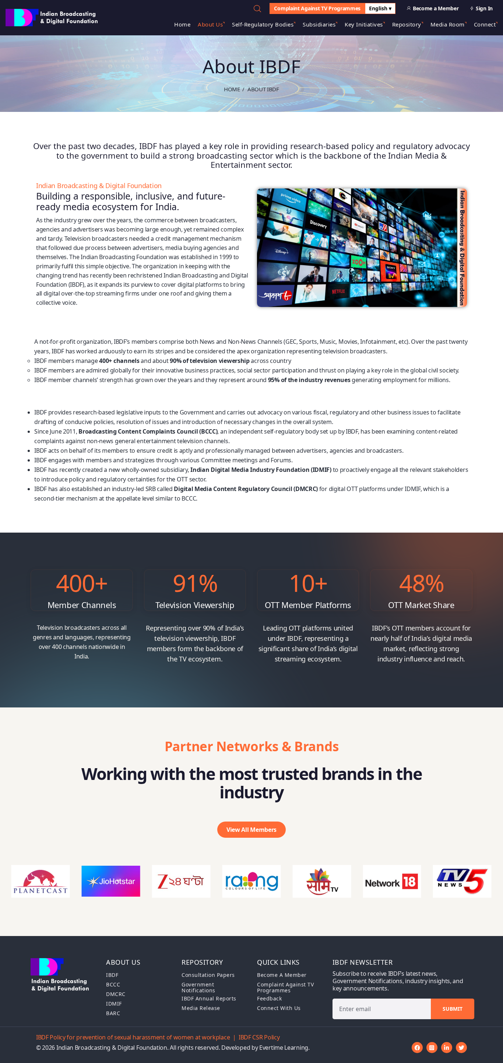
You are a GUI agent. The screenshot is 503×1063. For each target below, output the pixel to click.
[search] (257, 8)
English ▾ (380, 8)
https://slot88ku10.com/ (66, 403)
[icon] (417, 1047)
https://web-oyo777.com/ (68, 524)
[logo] (52, 17)
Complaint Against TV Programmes (317, 8)
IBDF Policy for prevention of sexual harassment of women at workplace (133, 1037)
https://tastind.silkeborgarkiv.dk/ (78, 389)
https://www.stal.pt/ (61, 508)
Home (232, 89)
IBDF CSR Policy (259, 1037)
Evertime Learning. (284, 1047)
